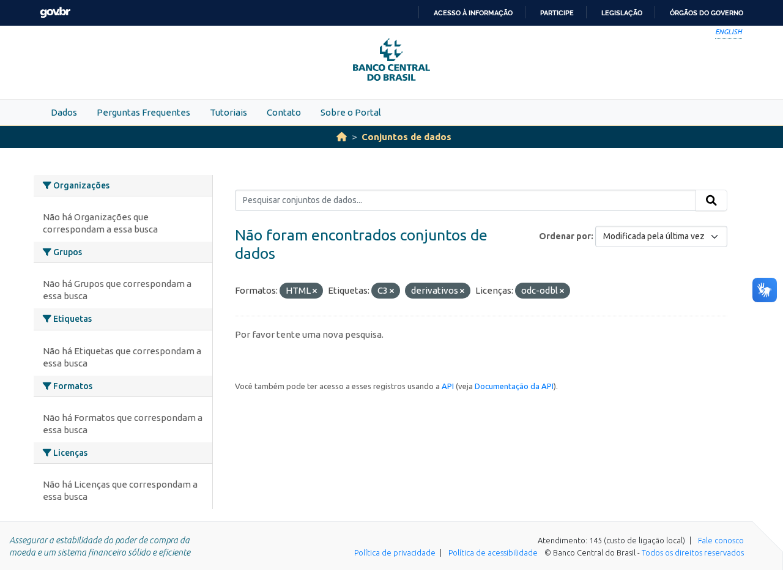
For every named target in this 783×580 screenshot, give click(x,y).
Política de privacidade (395, 552)
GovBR (55, 12)
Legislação (621, 13)
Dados (64, 112)
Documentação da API (514, 386)
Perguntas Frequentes (143, 112)
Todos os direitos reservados (693, 552)
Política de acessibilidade (493, 552)
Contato (284, 112)
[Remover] (315, 291)
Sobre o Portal (351, 112)
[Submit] (711, 201)
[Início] (341, 137)
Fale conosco (721, 540)
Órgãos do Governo (706, 13)
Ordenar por (565, 236)
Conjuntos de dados (406, 137)
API (448, 386)
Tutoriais (228, 112)
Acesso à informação (473, 13)
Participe (557, 13)
